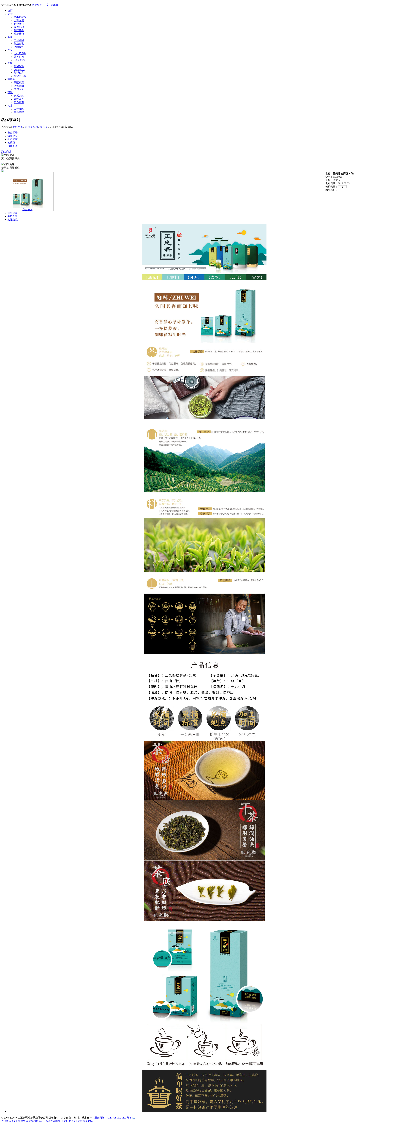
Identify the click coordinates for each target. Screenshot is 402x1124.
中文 (46, 4)
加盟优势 (19, 66)
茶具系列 (19, 56)
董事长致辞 (20, 17)
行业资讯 (19, 43)
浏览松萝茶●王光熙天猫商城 (44, 1121)
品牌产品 (18, 126)
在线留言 (19, 99)
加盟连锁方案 (19, 70)
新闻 (10, 37)
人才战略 (19, 109)
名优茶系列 (20, 53)
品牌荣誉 (19, 30)
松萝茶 (44, 126)
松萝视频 (19, 33)
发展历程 (19, 27)
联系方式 (19, 95)
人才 (10, 105)
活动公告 (19, 47)
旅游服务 (19, 89)
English (54, 4)
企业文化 (19, 23)
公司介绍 (19, 20)
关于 (10, 14)
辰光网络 (99, 1117)
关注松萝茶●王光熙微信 (14, 1121)
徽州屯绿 (13, 136)
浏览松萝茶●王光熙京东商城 (77, 1121)
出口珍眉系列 (19, 60)
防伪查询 (37, 4)
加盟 (10, 63)
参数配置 (13, 216)
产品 (10, 50)
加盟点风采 (20, 76)
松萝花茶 (13, 146)
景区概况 (19, 82)
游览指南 (19, 86)
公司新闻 (19, 40)
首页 (10, 10)
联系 (10, 92)
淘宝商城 (6, 151)
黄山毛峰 (13, 132)
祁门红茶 (13, 139)
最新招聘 (19, 112)
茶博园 (11, 79)
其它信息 (13, 219)
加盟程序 (19, 72)
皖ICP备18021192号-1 (119, 1117)
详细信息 (13, 213)
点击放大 (27, 209)
